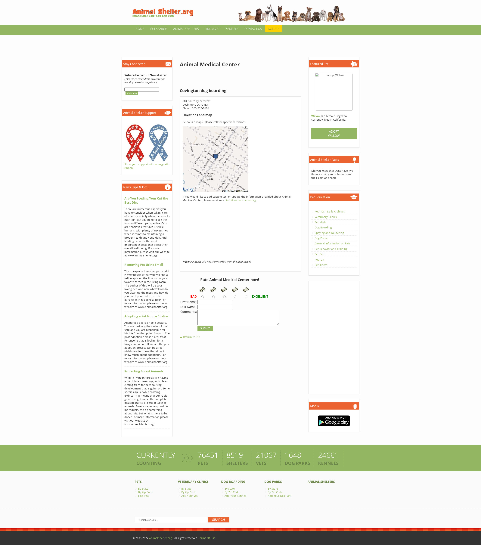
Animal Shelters (186, 29)
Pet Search (158, 29)
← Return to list (190, 337)
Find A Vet (212, 29)
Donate (273, 29)
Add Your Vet (189, 495)
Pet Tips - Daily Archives (330, 211)
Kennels (232, 29)
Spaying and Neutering (329, 233)
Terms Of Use (206, 538)
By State (143, 488)
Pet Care (320, 254)
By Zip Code (145, 492)
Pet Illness (321, 265)
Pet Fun (319, 259)
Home (139, 29)
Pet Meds (320, 222)
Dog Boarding (323, 227)
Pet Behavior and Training (331, 249)
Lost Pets (143, 495)
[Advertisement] (240, 43)
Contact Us (253, 29)
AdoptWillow (334, 133)
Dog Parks (321, 238)
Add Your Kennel (235, 495)
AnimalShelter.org (160, 538)
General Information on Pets (332, 243)
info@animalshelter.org (241, 200)
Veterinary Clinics (326, 217)
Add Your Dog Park (279, 495)
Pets (138, 482)
